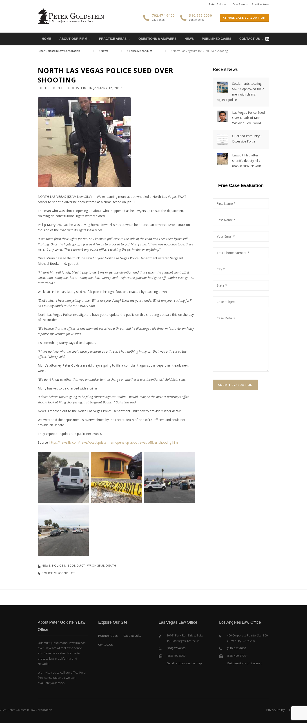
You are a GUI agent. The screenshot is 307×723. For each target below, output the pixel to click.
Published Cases (216, 38)
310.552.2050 (200, 15)
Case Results (240, 4)
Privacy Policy (275, 710)
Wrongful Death (101, 565)
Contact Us (249, 38)
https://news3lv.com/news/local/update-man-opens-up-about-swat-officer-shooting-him (113, 442)
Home (46, 38)
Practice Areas (260, 4)
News (189, 38)
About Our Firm (73, 38)
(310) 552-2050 (236, 648)
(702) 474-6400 (176, 648)
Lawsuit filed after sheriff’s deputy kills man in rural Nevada (247, 160)
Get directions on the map (184, 663)
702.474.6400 (163, 15)
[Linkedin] (267, 39)
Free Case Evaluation (246, 18)
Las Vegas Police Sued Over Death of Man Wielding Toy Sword (248, 117)
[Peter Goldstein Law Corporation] (71, 15)
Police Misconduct (68, 565)
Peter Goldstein (218, 4)
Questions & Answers (157, 38)
